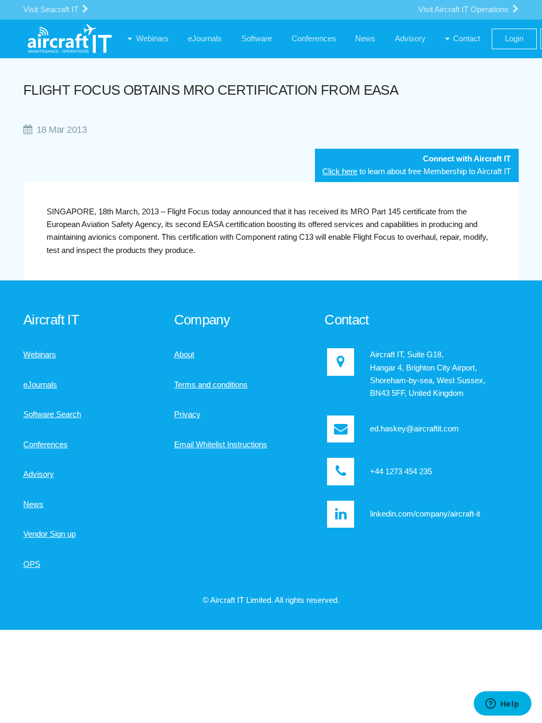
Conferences (45, 444)
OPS (31, 564)
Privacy (187, 414)
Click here (339, 171)
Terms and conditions (211, 385)
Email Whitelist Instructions (220, 444)
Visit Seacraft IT (51, 9)
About (184, 354)
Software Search (52, 414)
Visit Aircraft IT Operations (464, 9)
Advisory (38, 474)
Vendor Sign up (49, 534)
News (33, 504)
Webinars (39, 354)
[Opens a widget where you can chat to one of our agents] (502, 704)
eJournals (40, 385)
